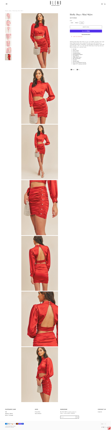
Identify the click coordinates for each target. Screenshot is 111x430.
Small (72, 22)
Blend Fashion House (11, 426)
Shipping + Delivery (9, 413)
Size (71, 20)
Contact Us (100, 411)
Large (82, 22)
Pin (78, 69)
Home (6, 10)
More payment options (86, 34)
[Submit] (77, 417)
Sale (10, 10)
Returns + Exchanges (9, 415)
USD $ (102, 423)
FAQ (6, 411)
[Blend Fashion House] (55, 4)
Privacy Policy (37, 411)
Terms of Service (38, 413)
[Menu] (6, 4)
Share (73, 69)
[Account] (102, 4)
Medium (76, 22)
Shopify (12, 427)
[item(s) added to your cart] (105, 4)
